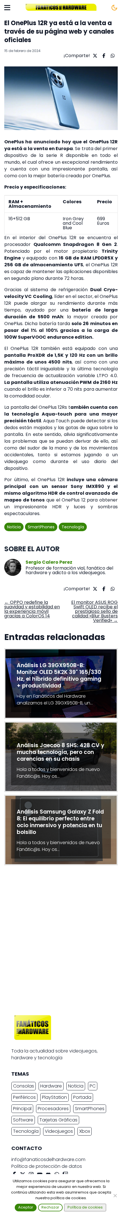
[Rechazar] (115, 1195)
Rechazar (50, 1207)
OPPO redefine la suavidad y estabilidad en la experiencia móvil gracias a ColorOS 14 (32, 609)
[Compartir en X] (94, 55)
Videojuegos (59, 1131)
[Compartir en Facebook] (103, 55)
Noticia (14, 527)
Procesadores (53, 1108)
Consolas (23, 1086)
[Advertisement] (61, 941)
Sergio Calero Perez (49, 562)
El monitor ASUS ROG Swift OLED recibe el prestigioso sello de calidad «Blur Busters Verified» (94, 611)
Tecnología (73, 527)
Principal (22, 1108)
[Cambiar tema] (114, 7)
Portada (82, 1097)
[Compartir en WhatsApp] (112, 55)
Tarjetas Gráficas (58, 1120)
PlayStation (54, 1097)
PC (93, 1086)
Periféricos (24, 1097)
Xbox (84, 1131)
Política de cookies (85, 1207)
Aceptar (25, 1207)
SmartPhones (41, 527)
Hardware (51, 1086)
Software (23, 1120)
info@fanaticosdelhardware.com (48, 1159)
